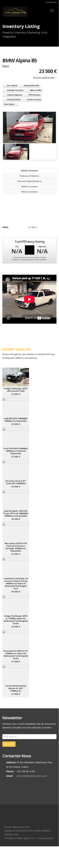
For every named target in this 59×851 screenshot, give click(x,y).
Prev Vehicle (12, 86)
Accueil (7, 827)
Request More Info (31, 86)
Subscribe (8, 744)
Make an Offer (36, 90)
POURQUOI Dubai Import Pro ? (20, 838)
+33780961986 (50, 2)
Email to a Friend (34, 100)
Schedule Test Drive (15, 90)
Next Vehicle (9, 104)
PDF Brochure (34, 95)
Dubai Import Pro (21, 827)
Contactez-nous (45, 838)
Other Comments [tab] (29, 191)
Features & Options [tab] (29, 176)
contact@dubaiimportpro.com (31, 775)
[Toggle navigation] (52, 10)
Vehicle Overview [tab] (29, 170)
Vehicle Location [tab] (29, 186)
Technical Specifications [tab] (29, 181)
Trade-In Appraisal (14, 95)
